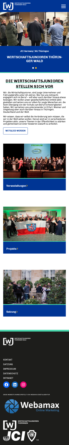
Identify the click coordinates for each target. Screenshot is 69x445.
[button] (33, 68)
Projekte (11, 248)
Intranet (8, 378)
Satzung (11, 311)
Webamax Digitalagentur (40, 394)
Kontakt (7, 360)
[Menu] (63, 6)
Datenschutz (10, 373)
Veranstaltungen (16, 185)
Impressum (9, 369)
